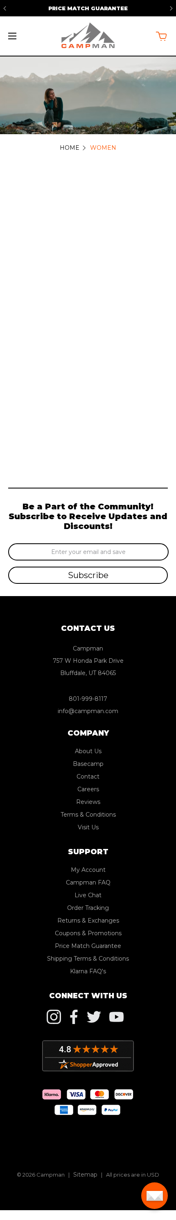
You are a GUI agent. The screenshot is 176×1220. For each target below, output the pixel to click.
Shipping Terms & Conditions (88, 958)
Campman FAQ (88, 882)
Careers (88, 789)
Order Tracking (88, 908)
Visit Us (88, 827)
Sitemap (85, 1174)
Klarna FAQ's (88, 971)
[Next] (171, 8)
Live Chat (88, 895)
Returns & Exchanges (88, 920)
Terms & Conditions (88, 814)
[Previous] (4, 8)
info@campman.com (88, 711)
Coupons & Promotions (88, 933)
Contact (88, 776)
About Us (88, 751)
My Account (88, 869)
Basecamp (88, 764)
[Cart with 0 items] (161, 36)
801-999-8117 (88, 698)
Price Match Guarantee (88, 8)
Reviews (88, 802)
